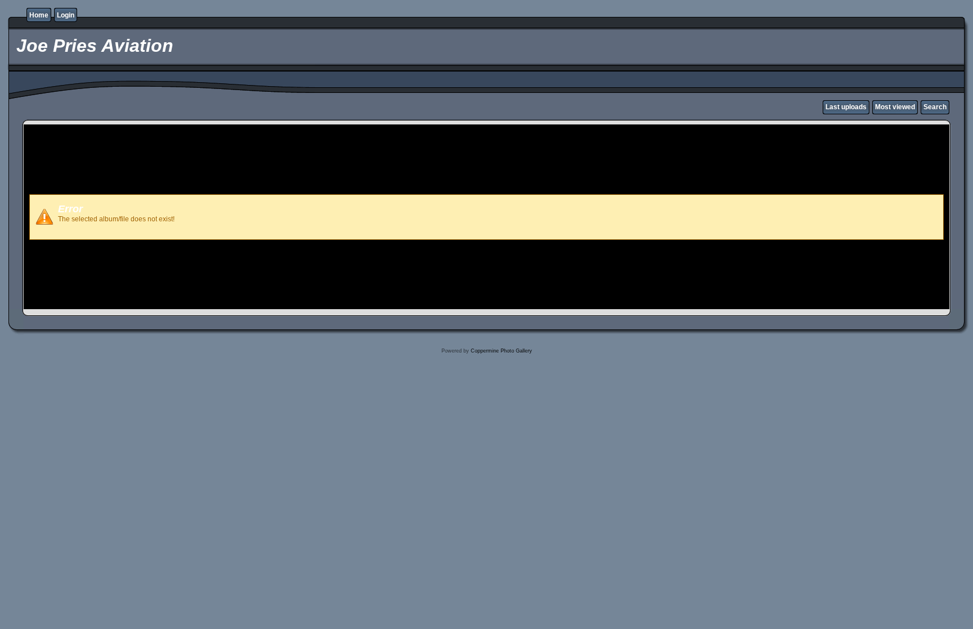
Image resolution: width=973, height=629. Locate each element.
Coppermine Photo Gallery (501, 351)
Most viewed (895, 107)
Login (65, 15)
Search (935, 107)
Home (38, 15)
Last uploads (846, 107)
